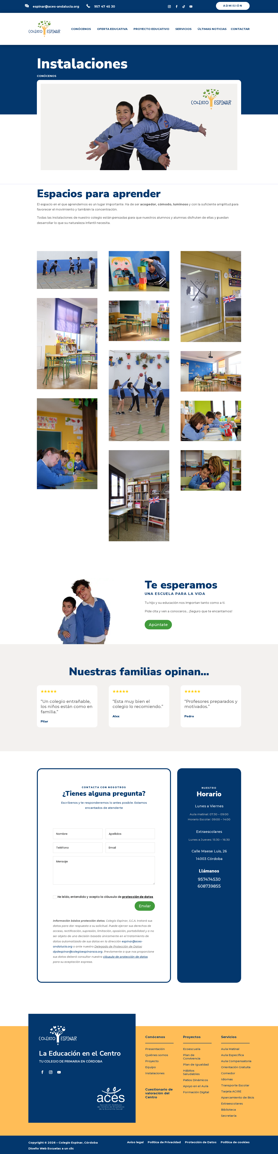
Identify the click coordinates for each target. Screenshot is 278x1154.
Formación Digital (196, 1092)
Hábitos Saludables (191, 1072)
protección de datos (137, 897)
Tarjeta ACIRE (231, 1091)
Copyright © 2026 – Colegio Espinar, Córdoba (63, 1142)
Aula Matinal (230, 1049)
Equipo (150, 1067)
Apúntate (158, 624)
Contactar (240, 29)
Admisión (232, 5)
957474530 (209, 879)
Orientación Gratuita (235, 1067)
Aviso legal (135, 1142)
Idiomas (227, 1079)
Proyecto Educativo (151, 29)
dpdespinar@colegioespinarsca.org (78, 951)
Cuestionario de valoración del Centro (159, 1093)
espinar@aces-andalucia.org (56, 6)
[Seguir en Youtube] (191, 6)
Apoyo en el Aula (195, 1086)
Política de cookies (235, 1142)
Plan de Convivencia (191, 1056)
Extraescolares (232, 1103)
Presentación (155, 1049)
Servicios (183, 29)
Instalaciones (155, 1073)
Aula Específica (232, 1055)
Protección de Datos (201, 1142)
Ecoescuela (191, 1049)
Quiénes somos (156, 1055)
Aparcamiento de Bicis (237, 1097)
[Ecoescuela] (211, 470)
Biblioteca (228, 1109)
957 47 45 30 (104, 6)
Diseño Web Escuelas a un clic (51, 1148)
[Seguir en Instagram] (169, 6)
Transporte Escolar (235, 1085)
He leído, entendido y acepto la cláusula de (105, 897)
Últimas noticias (212, 29)
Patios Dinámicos (195, 1080)
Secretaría (228, 1115)
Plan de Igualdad (196, 1064)
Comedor (228, 1073)
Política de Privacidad (164, 1142)
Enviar (145, 906)
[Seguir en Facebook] (176, 6)
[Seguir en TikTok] (184, 6)
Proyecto (152, 1061)
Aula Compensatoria (236, 1061)
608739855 (209, 886)
